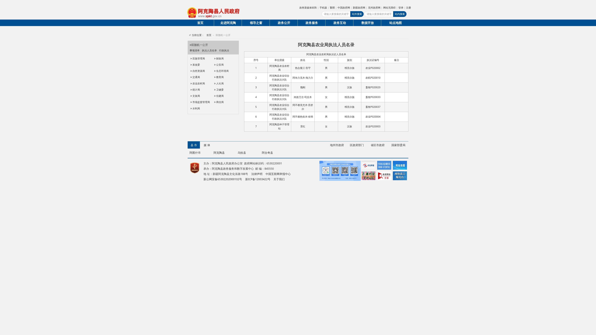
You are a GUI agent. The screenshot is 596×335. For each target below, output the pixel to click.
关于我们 (279, 179)
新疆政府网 (359, 7)
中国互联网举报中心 (278, 174)
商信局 (220, 102)
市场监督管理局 (201, 102)
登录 (400, 7)
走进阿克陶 (228, 22)
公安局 (220, 64)
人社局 (220, 83)
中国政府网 (344, 7)
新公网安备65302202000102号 (222, 179)
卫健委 (220, 89)
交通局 (196, 77)
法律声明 (256, 174)
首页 (200, 22)
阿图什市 (195, 152)
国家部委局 (398, 145)
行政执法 (224, 50)
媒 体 (207, 145)
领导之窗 (256, 22)
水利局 (196, 108)
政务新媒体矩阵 (308, 7)
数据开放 (367, 22)
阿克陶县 (219, 152)
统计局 (196, 89)
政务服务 (312, 22)
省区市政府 (378, 145)
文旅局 (196, 96)
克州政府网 (374, 7)
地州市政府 (337, 145)
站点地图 (395, 22)
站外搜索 (357, 14)
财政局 (220, 58)
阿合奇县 (267, 152)
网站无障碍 (389, 7)
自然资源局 (198, 71)
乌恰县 (242, 152)
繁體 (332, 7)
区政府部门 (357, 145)
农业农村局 (198, 83)
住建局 (220, 96)
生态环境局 (222, 71)
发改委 (196, 64)
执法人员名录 (209, 50)
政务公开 (284, 22)
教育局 (220, 77)
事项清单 (195, 50)
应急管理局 (198, 58)
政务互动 (340, 22)
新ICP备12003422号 (257, 179)
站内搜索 (400, 14)
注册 (408, 7)
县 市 (194, 145)
